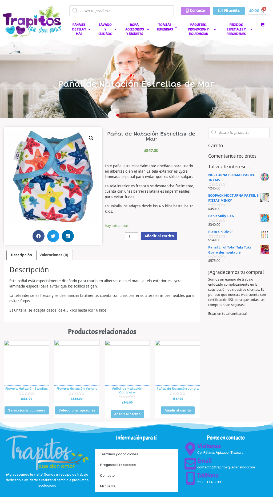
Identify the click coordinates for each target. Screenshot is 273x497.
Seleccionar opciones (26, 410)
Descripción (21, 255)
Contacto (107, 475)
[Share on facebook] (39, 236)
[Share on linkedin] (68, 236)
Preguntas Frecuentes (118, 465)
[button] (195, 11)
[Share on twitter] (53, 236)
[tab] (21, 255)
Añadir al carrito (159, 236)
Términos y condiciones (119, 454)
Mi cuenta (107, 486)
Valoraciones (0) (53, 255)
